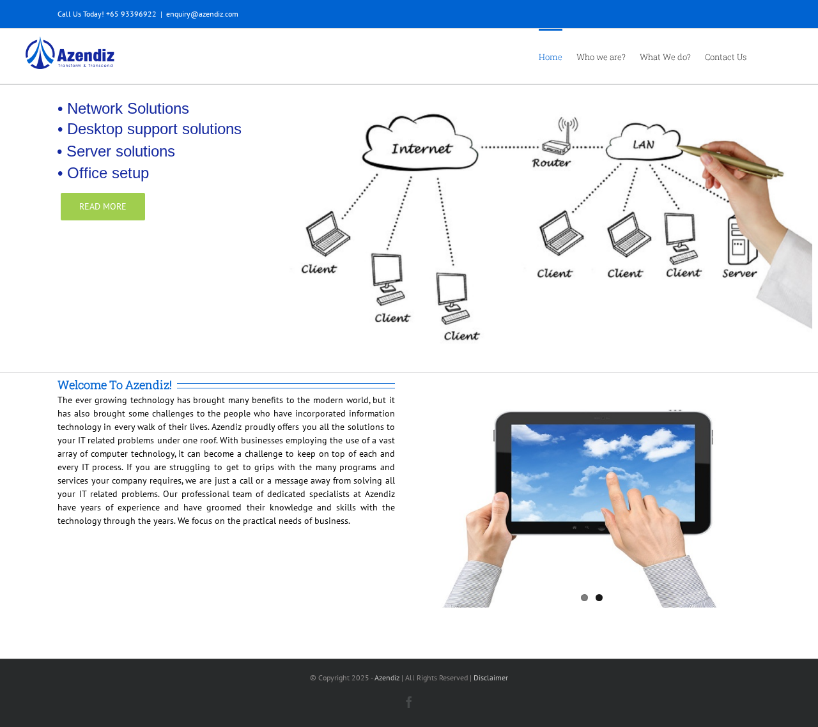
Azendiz (386, 677)
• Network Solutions (123, 108)
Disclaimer (491, 677)
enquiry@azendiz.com (202, 14)
